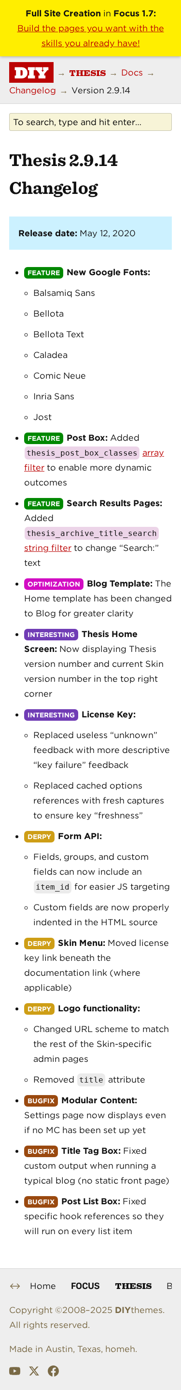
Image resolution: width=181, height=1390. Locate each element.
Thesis (133, 1285)
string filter (47, 548)
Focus (85, 1285)
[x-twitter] (34, 1373)
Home (43, 1286)
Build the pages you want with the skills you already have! (90, 35)
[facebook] (53, 1373)
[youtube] (14, 1373)
